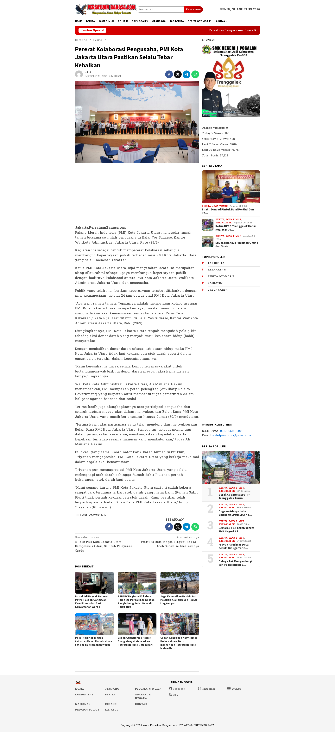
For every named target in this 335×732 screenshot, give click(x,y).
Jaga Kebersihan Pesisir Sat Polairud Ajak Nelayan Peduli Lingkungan (178, 600)
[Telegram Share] (186, 74)
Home (79, 689)
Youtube (236, 689)
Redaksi (111, 704)
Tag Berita (216, 263)
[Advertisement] (137, 194)
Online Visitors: (214, 127)
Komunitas (84, 694)
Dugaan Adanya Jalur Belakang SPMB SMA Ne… (235, 513)
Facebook (179, 689)
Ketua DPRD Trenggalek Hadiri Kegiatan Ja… (235, 227)
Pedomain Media (148, 689)
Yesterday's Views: (216, 139)
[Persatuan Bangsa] (105, 9)
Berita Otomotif (221, 276)
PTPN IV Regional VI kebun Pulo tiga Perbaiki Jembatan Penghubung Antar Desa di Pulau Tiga (136, 601)
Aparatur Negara (143, 696)
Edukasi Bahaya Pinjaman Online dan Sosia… (236, 244)
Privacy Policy (87, 709)
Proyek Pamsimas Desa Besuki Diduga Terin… (233, 546)
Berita (206, 206)
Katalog (111, 709)
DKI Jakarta (218, 289)
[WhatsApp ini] (195, 74)
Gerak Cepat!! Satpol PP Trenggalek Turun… (234, 496)
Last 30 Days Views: (216, 150)
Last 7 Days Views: (216, 144)
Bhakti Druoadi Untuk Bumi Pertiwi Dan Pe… (228, 211)
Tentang (112, 689)
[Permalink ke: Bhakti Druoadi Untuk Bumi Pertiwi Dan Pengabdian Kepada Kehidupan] (231, 186)
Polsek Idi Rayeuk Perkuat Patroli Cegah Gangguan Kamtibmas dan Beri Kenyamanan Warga (92, 601)
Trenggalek (223, 223)
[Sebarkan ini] (169, 74)
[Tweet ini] (178, 74)
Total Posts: (211, 155)
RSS (175, 695)
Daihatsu (215, 283)
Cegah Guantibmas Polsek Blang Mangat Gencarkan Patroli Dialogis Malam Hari (135, 641)
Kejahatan (217, 269)
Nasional (82, 704)
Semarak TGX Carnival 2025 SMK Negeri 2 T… (236, 529)
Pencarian (193, 9)
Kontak (141, 704)
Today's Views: (213, 133)
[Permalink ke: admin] (79, 74)
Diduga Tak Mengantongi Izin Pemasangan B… (235, 563)
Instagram (208, 689)
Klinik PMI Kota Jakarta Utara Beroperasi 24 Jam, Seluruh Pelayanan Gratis (104, 544)
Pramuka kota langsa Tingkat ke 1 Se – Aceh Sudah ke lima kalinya (170, 542)
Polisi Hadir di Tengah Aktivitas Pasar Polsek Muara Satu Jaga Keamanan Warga (93, 641)
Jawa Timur (220, 206)
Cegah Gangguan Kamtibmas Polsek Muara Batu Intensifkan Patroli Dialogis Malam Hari (178, 643)
